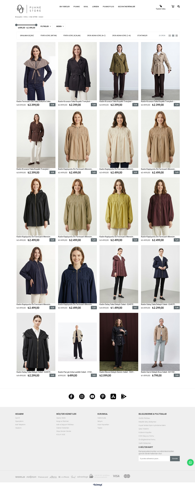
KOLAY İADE (60, 434)
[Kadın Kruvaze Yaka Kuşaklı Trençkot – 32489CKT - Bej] (160, 71)
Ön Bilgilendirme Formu (147, 440)
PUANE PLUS (108, 7)
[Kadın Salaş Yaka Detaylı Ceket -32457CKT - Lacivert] (160, 274)
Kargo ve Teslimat (62, 421)
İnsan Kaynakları (103, 425)
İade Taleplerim (20, 425)
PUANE (76, 7)
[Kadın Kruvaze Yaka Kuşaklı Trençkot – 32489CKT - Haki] (118, 71)
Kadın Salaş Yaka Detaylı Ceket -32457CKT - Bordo (117, 304)
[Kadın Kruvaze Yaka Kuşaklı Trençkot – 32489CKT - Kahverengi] (36, 139)
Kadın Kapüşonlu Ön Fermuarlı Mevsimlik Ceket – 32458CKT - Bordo (159, 237)
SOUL (86, 7)
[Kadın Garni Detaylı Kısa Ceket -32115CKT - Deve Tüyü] (160, 342)
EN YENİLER (65, 7)
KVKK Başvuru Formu (146, 436)
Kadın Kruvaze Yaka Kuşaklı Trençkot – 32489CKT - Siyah (76, 101)
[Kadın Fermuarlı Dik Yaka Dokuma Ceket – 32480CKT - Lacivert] (36, 71)
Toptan (100, 428)
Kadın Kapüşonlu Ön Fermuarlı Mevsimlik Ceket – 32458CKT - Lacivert (76, 304)
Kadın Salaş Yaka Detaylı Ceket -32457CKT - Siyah (34, 372)
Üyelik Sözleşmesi (145, 443)
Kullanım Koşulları (145, 432)
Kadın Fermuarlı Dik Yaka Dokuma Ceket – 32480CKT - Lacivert (34, 101)
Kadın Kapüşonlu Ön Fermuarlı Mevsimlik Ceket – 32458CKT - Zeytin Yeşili (117, 237)
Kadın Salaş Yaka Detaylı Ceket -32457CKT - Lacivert (159, 304)
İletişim (100, 421)
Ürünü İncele (45, 74)
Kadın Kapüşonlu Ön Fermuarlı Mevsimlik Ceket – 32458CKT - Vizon (76, 169)
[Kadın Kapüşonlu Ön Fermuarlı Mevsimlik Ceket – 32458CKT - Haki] (77, 206)
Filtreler (44, 26)
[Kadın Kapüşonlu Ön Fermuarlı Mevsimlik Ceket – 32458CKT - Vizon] (77, 139)
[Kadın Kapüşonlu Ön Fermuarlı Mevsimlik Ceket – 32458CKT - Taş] (118, 139)
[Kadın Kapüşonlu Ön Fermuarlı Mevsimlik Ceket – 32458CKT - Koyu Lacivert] (36, 274)
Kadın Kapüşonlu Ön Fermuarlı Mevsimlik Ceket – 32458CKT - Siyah (34, 237)
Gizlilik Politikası (144, 418)
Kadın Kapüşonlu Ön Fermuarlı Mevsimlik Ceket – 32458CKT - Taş (117, 169)
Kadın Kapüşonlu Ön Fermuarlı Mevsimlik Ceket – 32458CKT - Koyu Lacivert (34, 304)
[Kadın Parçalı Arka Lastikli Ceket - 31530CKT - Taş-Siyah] (77, 342)
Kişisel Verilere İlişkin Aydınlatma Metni (152, 425)
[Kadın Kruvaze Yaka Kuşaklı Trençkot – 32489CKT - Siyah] (77, 71)
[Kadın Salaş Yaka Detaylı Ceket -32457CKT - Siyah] (36, 342)
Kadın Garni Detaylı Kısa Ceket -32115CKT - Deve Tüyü (159, 372)
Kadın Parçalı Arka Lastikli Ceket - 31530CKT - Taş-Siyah (76, 372)
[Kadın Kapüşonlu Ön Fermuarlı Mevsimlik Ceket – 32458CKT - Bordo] (160, 206)
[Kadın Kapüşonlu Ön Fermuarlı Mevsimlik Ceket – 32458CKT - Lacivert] (77, 274)
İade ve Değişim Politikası (65, 425)
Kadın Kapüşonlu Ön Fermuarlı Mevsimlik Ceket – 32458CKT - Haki (76, 237)
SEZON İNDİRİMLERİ (126, 7)
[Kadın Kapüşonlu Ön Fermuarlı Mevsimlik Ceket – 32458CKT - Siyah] (36, 206)
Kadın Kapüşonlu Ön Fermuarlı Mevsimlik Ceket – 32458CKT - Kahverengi (159, 169)
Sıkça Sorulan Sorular (63, 431)
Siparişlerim (19, 421)
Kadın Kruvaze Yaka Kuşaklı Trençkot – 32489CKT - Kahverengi (34, 169)
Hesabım (18, 428)
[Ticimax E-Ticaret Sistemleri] (97, 485)
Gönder (175, 459)
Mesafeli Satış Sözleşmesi (147, 422)
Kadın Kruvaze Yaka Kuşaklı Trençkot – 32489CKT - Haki (117, 101)
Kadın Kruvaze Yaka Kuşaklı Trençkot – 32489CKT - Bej (159, 101)
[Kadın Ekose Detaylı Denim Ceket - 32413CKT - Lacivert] (118, 342)
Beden (59, 26)
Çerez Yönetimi (144, 429)
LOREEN (95, 7)
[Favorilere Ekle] (36, 74)
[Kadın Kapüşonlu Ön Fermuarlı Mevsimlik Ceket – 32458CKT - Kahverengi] (160, 139)
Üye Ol (17, 418)
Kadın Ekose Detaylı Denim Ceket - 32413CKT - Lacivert (117, 372)
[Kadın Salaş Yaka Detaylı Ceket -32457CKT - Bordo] (118, 274)
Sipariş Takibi (61, 418)
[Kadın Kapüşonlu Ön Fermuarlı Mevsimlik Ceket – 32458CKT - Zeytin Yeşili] (118, 206)
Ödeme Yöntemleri (62, 428)
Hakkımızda (102, 418)
